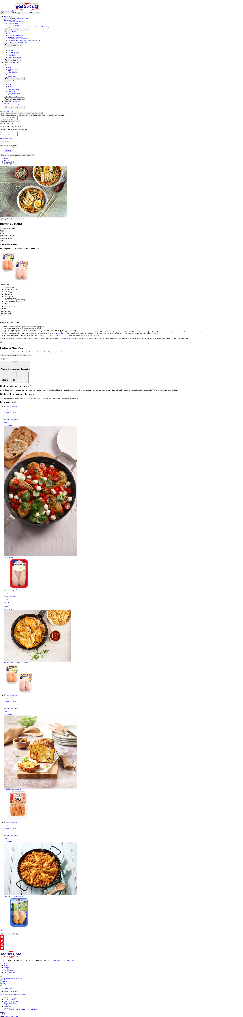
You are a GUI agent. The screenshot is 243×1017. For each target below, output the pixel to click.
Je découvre (7, 150)
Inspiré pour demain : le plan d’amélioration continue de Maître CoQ (28, 27)
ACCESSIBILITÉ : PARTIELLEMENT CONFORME (21, 1010)
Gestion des (10, 1003)
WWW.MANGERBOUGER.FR (64, 960)
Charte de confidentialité (11, 1001)
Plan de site (7, 1008)
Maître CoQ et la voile (14, 57)
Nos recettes (8, 62)
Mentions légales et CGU (11, 999)
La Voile (7, 47)
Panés (9, 88)
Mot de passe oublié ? (6, 138)
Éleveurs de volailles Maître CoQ (18, 42)
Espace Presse (8, 1006)
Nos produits (8, 81)
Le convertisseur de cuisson (16, 105)
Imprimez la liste (5, 311)
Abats (9, 74)
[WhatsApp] (121, 944)
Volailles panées (12, 71)
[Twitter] (121, 941)
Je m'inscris (7, 152)
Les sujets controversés (14, 25)
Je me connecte (5, 141)
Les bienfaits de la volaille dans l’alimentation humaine (24, 40)
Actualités (11, 50)
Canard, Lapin (12, 76)
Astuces (6, 967)
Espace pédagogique (14, 54)
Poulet (9, 66)
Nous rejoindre (8, 16)
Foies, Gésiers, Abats (14, 93)
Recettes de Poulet (9, 162)
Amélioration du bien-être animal (17, 39)
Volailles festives (13, 72)
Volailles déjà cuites (13, 69)
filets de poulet (60, 333)
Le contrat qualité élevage (15, 35)
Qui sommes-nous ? (10, 18)
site (79, 338)
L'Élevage (7, 32)
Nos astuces (8, 101)
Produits (6, 965)
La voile (6, 969)
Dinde (9, 67)
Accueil (6, 158)
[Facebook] (121, 937)
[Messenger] (121, 948)
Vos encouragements (14, 52)
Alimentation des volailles (15, 37)
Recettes (6, 964)
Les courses (11, 55)
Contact (6, 1004)
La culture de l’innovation (15, 22)
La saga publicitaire (13, 23)
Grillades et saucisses (14, 95)
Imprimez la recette (6, 313)
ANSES (63, 338)
